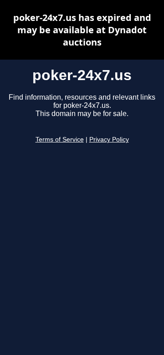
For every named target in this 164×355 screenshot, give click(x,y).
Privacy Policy (109, 139)
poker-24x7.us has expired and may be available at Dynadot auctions (82, 29)
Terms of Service (60, 139)
